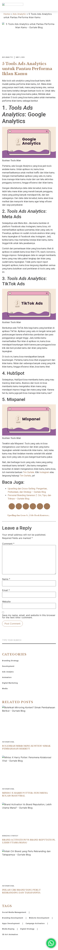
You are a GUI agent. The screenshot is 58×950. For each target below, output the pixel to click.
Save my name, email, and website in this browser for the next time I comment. (28, 616)
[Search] (54, 640)
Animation (7, 677)
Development (8, 666)
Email (6, 590)
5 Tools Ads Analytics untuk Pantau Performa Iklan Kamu (27, 68)
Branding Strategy (10, 661)
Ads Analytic (19, 14)
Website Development (39, 918)
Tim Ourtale (28, 472)
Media (5, 689)
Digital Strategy (27, 929)
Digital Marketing (10, 683)
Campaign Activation (35, 923)
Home (7, 14)
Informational (8, 742)
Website (6, 601)
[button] (54, 5)
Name (6, 579)
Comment (8, 544)
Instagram (44, 472)
